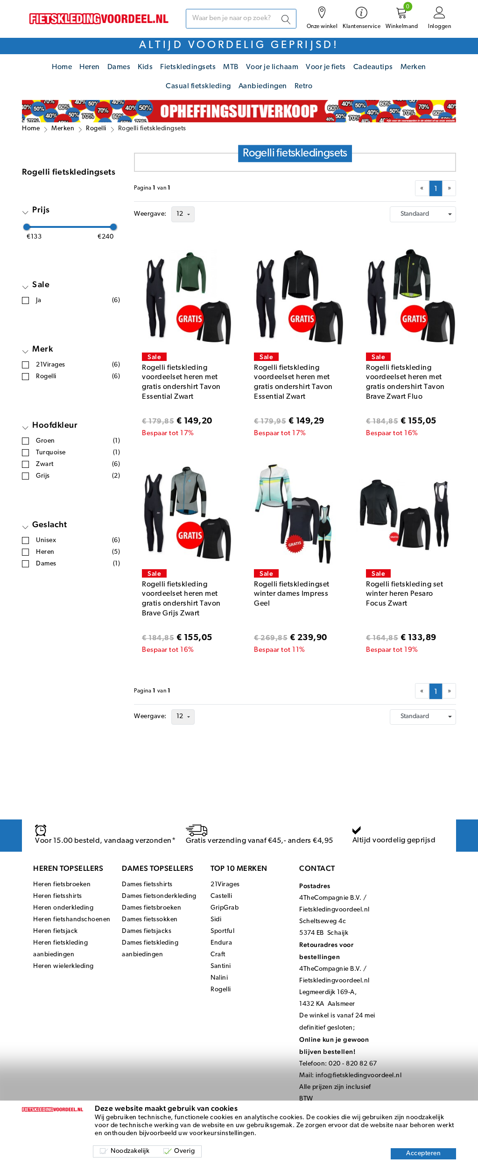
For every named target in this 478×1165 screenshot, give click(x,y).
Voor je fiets (326, 67)
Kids (145, 67)
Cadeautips (373, 67)
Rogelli (96, 128)
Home (62, 67)
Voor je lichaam (272, 67)
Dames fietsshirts (147, 884)
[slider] (26, 227)
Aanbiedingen (263, 86)
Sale (40, 284)
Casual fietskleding (198, 86)
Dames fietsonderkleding (159, 896)
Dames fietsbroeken (151, 907)
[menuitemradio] (436, 188)
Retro (304, 86)
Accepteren (423, 1153)
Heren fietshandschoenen (72, 919)
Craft (218, 954)
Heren (89, 67)
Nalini (219, 977)
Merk (42, 348)
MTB (231, 67)
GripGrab (225, 907)
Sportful (222, 931)
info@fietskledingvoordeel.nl (358, 1075)
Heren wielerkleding (63, 966)
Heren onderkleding (63, 907)
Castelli (221, 896)
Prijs (41, 209)
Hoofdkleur (54, 425)
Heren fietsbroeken (62, 884)
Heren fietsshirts (57, 896)
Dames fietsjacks (146, 931)
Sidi (216, 919)
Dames (119, 67)
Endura (221, 942)
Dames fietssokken (150, 919)
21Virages (225, 884)
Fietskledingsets (188, 67)
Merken (413, 67)
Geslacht (49, 524)
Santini (221, 966)
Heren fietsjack (55, 931)
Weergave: (150, 214)
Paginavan (152, 188)
